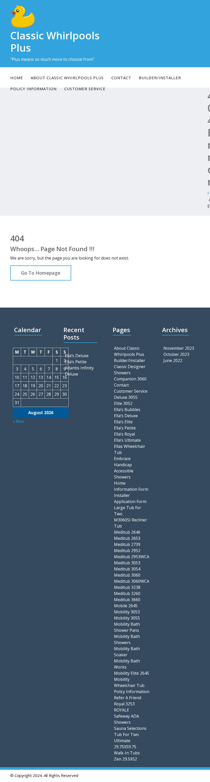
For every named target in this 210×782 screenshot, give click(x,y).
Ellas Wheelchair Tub (129, 449)
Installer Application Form (130, 498)
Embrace (122, 458)
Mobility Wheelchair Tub (129, 682)
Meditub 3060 (127, 575)
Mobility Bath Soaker (127, 652)
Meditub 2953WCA (131, 556)
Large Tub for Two (127, 511)
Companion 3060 (130, 379)
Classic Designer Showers (129, 370)
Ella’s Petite (76, 362)
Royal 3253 (124, 704)
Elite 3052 (123, 403)
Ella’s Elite (123, 422)
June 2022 (172, 360)
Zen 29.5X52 (125, 759)
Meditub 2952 (127, 550)
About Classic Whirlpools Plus (67, 77)
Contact (121, 77)
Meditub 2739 (127, 544)
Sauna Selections (130, 728)
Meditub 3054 (127, 569)
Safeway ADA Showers (126, 719)
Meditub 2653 (127, 538)
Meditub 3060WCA (131, 581)
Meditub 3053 (127, 563)
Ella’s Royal (124, 434)
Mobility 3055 (127, 618)
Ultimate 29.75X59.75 (125, 744)
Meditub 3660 (127, 599)
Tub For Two (126, 734)
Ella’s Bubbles (127, 409)
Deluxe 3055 (126, 397)
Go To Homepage (40, 273)
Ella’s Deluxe (77, 355)
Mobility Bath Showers (127, 639)
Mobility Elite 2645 (131, 673)
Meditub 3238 (127, 587)
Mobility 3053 (127, 612)
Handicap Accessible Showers (123, 471)
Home (16, 77)
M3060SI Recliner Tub (130, 523)
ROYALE (121, 710)
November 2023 (178, 348)
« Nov (18, 421)
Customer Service (131, 391)
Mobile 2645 (126, 606)
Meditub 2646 (127, 532)
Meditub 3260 (127, 593)
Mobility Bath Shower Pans (127, 627)
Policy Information (131, 691)
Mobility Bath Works (127, 664)
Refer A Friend (127, 698)
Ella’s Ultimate (127, 440)
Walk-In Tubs (127, 753)
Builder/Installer (160, 77)
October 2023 (176, 354)
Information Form (131, 489)
